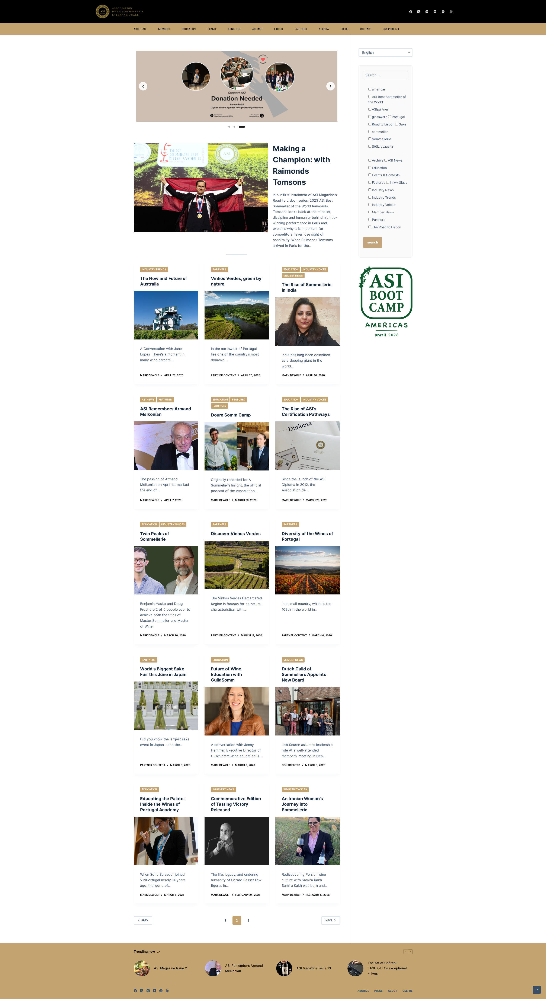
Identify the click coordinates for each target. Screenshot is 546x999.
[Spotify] (443, 11)
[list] (236, 86)
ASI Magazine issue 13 (313, 968)
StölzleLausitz (382, 146)
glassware (379, 117)
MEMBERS (164, 29)
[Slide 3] (242, 126)
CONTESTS (234, 29)
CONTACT (366, 29)
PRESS (344, 29)
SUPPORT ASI (391, 29)
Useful (407, 990)
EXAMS (212, 29)
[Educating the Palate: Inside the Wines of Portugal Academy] (166, 841)
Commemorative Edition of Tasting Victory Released (236, 804)
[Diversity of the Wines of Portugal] (307, 570)
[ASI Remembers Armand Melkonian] (166, 445)
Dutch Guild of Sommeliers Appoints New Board (304, 674)
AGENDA (324, 29)
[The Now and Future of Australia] (166, 315)
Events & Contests (385, 175)
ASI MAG (257, 29)
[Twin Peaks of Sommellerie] (166, 570)
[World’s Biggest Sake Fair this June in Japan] (166, 706)
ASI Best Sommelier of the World (387, 99)
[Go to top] (537, 990)
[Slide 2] (234, 126)
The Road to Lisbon (386, 227)
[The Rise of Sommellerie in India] (307, 321)
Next (328, 920)
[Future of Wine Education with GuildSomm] (237, 711)
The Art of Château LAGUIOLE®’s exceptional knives (387, 968)
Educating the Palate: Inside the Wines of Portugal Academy (162, 804)
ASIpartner (379, 109)
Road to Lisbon (382, 124)
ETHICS (278, 29)
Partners (219, 269)
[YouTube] (435, 11)
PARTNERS (301, 29)
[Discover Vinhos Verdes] (237, 565)
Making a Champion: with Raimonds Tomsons (301, 165)
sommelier (379, 132)
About (392, 990)
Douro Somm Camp (231, 415)
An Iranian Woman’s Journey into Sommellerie (302, 804)
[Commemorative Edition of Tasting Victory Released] (237, 841)
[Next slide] (330, 86)
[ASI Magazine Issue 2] (142, 968)
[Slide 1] (229, 126)
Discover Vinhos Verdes (236, 533)
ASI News (148, 399)
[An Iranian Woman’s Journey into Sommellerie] (307, 841)
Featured (165, 399)
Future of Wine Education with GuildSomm (226, 674)
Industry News (223, 789)
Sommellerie (381, 139)
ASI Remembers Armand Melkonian (244, 968)
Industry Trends (154, 269)
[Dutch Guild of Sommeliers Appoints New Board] (307, 711)
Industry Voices (314, 269)
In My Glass (398, 183)
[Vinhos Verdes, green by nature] (237, 315)
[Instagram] (426, 11)
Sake (402, 124)
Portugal (398, 117)
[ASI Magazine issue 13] (284, 968)
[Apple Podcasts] (451, 11)
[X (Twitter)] (418, 11)
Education (291, 269)
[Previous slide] (143, 86)
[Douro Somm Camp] (237, 446)
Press (378, 990)
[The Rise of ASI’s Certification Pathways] (307, 445)
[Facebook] (410, 11)
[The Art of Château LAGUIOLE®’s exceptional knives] (355, 968)
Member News (293, 275)
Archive (377, 160)
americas (378, 89)
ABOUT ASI (140, 29)
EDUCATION (189, 29)
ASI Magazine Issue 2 (170, 968)
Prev (144, 920)
